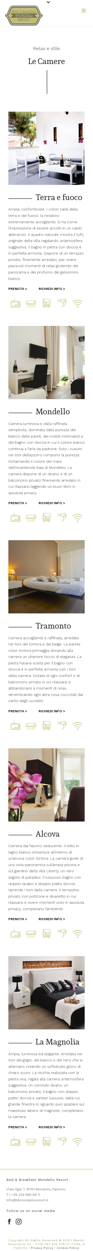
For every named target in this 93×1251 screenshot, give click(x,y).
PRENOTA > (17, 289)
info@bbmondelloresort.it (27, 1200)
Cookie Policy (68, 1248)
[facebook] (9, 1222)
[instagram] (18, 1222)
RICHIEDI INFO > (52, 289)
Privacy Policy (42, 1248)
